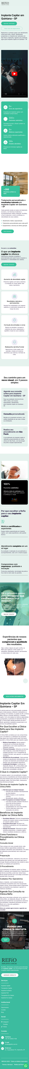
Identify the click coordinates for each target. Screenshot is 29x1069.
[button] (25, 1065)
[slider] (14, 667)
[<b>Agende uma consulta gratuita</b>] (14, 921)
